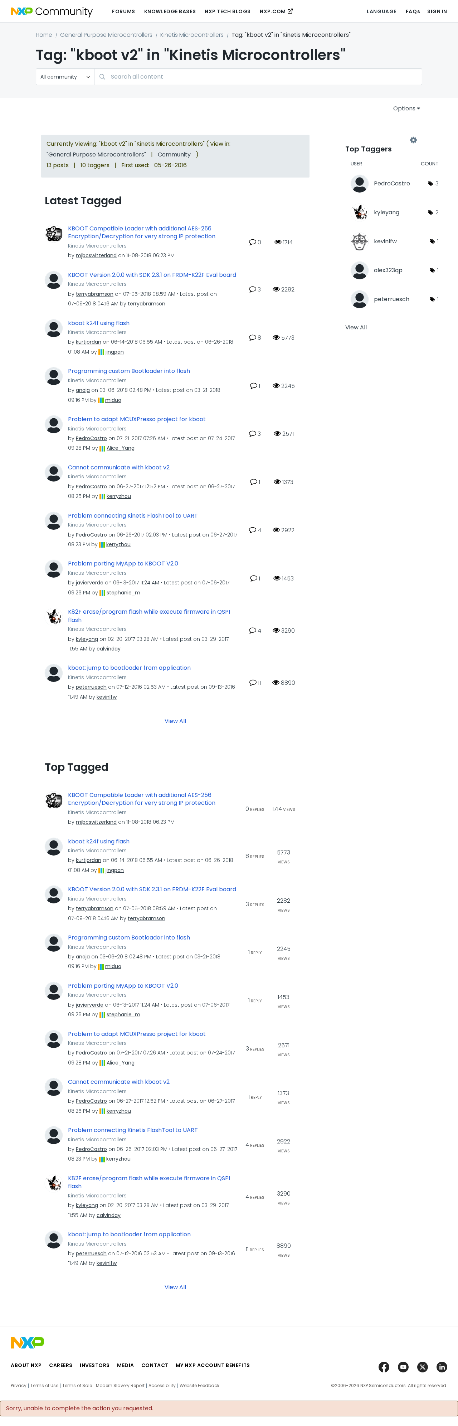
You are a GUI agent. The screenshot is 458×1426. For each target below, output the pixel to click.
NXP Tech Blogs (228, 11)
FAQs (413, 11)
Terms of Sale (77, 1385)
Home (44, 35)
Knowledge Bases (170, 11)
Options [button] (404, 108)
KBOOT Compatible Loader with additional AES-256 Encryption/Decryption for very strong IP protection (141, 233)
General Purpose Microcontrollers (106, 35)
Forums (123, 11)
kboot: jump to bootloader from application (129, 668)
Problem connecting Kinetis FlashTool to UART (133, 516)
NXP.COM (273, 11)
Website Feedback (199, 1385)
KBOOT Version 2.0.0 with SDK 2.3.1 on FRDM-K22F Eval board (152, 275)
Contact (155, 1365)
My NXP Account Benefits (213, 1365)
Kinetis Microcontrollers (192, 35)
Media (125, 1365)
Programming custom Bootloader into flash (129, 371)
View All (175, 721)
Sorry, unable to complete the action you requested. (79, 1408)
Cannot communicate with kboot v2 (119, 468)
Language (381, 11)
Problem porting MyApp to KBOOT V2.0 (123, 564)
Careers (61, 1365)
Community (174, 154)
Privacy (18, 1385)
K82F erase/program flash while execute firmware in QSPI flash (149, 616)
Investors (95, 1365)
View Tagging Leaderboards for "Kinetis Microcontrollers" (379, 140)
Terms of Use (44, 1385)
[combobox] (258, 76)
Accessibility (162, 1385)
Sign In (437, 11)
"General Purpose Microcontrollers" (96, 154)
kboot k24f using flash (99, 323)
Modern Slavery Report (120, 1385)
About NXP (26, 1365)
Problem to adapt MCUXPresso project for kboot (137, 419)
